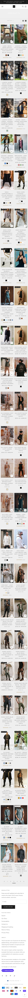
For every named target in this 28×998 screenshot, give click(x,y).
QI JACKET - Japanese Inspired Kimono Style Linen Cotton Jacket (7, 755)
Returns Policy (6, 930)
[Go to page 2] (4, 881)
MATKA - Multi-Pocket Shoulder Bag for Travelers (21, 122)
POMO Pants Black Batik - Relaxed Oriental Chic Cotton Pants (20, 686)
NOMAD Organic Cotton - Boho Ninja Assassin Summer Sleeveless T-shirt (7, 311)
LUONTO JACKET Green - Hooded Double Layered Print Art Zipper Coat (7, 123)
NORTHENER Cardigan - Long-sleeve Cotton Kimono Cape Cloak (21, 311)
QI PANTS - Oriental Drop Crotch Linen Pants (7, 793)
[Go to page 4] (23, 881)
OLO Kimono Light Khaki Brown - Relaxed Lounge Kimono (7, 415)
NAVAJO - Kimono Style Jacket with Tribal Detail (7, 157)
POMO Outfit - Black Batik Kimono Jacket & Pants (7, 654)
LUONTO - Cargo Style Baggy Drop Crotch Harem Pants (21, 48)
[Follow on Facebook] (2, 976)
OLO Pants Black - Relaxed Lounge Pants (21, 449)
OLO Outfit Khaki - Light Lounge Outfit (7, 449)
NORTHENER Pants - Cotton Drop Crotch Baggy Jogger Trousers (7, 381)
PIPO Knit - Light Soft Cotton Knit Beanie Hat (7, 587)
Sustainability (5, 921)
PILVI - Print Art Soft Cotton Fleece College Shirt (7, 553)
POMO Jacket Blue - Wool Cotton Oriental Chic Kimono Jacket (7, 622)
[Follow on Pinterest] (10, 976)
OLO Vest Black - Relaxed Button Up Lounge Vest (21, 482)
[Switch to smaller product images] (25, 20)
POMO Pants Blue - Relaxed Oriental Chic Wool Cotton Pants (7, 720)
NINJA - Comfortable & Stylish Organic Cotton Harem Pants (7, 195)
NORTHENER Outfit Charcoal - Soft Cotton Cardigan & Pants (7, 349)
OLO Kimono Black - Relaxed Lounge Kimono (20, 380)
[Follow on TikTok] (14, 976)
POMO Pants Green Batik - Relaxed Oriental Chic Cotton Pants (21, 720)
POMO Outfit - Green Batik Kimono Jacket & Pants (7, 686)
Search (3, 916)
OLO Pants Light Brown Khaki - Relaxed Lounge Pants (7, 482)
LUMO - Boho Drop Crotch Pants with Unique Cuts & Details (7, 48)
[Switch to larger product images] (23, 20)
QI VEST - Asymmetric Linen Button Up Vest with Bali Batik (21, 829)
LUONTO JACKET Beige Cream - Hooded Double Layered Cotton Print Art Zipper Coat (7, 86)
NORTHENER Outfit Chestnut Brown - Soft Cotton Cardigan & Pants (21, 349)
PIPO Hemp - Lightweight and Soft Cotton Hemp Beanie (20, 553)
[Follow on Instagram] (6, 976)
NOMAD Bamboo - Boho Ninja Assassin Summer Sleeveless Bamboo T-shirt (21, 273)
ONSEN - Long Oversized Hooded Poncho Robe (21, 517)
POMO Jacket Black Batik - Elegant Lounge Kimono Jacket (20, 587)
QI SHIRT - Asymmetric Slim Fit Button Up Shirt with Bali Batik (7, 830)
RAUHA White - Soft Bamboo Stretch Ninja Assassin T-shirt (7, 867)
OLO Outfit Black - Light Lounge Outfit (21, 415)
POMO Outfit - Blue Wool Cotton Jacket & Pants (21, 654)
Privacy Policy (5, 933)
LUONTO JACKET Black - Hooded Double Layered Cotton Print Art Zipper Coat (21, 85)
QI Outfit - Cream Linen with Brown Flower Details (21, 754)
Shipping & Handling (7, 927)
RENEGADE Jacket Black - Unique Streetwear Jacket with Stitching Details (21, 868)
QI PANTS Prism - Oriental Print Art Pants (20, 792)
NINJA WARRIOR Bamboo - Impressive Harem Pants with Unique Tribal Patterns (7, 273)
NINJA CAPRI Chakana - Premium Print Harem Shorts (21, 194)
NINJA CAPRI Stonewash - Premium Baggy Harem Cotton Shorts (7, 233)
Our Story (4, 918)
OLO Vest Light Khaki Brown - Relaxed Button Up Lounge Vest (7, 517)
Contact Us (5, 924)
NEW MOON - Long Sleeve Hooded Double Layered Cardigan (21, 158)
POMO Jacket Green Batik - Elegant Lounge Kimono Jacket (20, 622)
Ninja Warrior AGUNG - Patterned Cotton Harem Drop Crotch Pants (21, 234)
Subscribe (8, 907)
